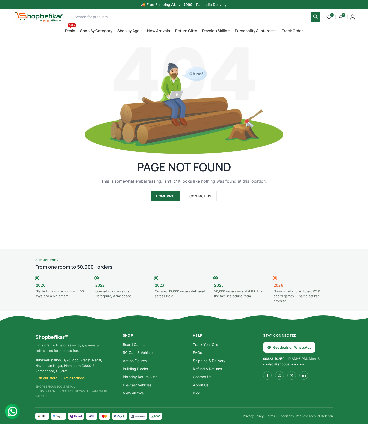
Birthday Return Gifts (140, 377)
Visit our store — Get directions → (62, 378)
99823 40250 (273, 359)
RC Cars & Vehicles (138, 352)
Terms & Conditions (280, 416)
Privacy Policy (253, 416)
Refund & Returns (207, 369)
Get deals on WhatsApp (292, 347)
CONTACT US (200, 196)
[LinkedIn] (303, 375)
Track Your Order (207, 344)
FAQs (197, 352)
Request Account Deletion (314, 416)
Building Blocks (135, 369)
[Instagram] (279, 375)
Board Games (134, 344)
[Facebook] (267, 375)
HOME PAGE (165, 196)
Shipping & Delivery (209, 360)
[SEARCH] (315, 17)
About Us (200, 385)
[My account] (353, 17)
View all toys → (135, 393)
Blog (196, 393)
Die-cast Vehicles (137, 385)
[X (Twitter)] (291, 375)
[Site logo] (39, 16)
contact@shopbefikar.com (283, 364)
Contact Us (202, 377)
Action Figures (135, 360)
